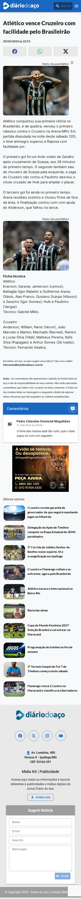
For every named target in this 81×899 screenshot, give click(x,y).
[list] (40, 429)
